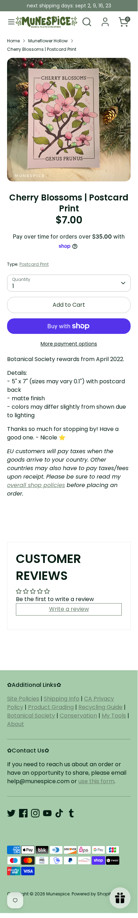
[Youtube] (47, 813)
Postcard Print (34, 264)
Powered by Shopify (92, 894)
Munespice (58, 894)
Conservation (78, 716)
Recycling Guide (100, 707)
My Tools (114, 716)
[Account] (105, 19)
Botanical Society (31, 716)
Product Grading (51, 707)
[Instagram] (35, 813)
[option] (69, 119)
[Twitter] (11, 813)
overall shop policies (36, 485)
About (15, 724)
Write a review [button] (69, 609)
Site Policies (23, 699)
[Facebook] (23, 813)
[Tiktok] (59, 813)
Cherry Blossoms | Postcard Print (41, 49)
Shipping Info (61, 699)
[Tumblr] (71, 813)
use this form (96, 781)
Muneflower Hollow (48, 41)
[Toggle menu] (8, 22)
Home (13, 41)
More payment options (69, 343)
